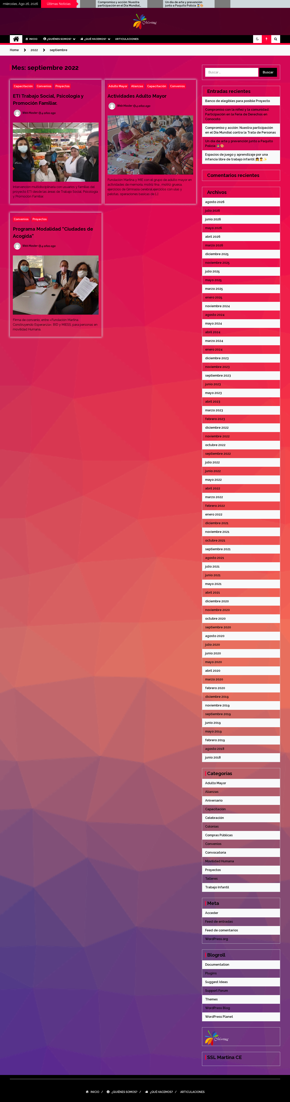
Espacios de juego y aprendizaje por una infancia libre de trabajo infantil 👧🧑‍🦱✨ (216, 4)
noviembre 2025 (217, 263)
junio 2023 (213, 384)
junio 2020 (213, 653)
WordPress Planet (219, 1017)
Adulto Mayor (118, 86)
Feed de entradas (219, 921)
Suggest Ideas (216, 982)
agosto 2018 (214, 749)
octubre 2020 (215, 618)
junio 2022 (213, 471)
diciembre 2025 (216, 254)
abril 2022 (212, 488)
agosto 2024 (215, 315)
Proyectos (62, 86)
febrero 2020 (215, 688)
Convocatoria (215, 852)
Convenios (44, 86)
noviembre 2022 (217, 436)
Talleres (211, 878)
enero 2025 (213, 297)
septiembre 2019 (218, 714)
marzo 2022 (214, 497)
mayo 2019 (213, 731)
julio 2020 (212, 644)
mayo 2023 (213, 393)
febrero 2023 (215, 419)
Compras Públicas (219, 835)
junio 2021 (213, 575)
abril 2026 (212, 237)
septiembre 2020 (218, 627)
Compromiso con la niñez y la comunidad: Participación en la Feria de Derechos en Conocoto (237, 114)
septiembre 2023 (218, 375)
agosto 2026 (215, 202)
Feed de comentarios (221, 930)
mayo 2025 (213, 280)
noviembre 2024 (217, 306)
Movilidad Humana (219, 861)
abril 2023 (212, 401)
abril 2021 (212, 592)
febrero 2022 (215, 506)
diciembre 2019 (217, 697)
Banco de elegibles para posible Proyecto (237, 101)
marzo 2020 (214, 679)
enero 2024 (214, 349)
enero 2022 (213, 514)
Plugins (211, 973)
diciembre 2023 (217, 358)
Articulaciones (126, 38)
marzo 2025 (214, 289)
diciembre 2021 (216, 523)
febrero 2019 (215, 740)
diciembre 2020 (217, 601)
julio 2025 (212, 271)
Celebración (214, 818)
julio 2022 (212, 462)
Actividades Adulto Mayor (137, 96)
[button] (257, 39)
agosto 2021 (214, 558)
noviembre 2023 (217, 367)
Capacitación (23, 86)
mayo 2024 (213, 323)
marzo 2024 (214, 341)
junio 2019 (213, 723)
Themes (211, 999)
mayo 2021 (213, 584)
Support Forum (216, 991)
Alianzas (137, 86)
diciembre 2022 (217, 427)
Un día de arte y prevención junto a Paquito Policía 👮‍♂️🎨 (147, 4)
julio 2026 (212, 210)
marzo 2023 (214, 410)
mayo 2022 (213, 480)
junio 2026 (213, 219)
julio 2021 (212, 566)
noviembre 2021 (217, 532)
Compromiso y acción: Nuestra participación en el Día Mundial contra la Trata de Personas (81, 4)
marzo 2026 (214, 245)
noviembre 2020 (217, 610)
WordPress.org (216, 939)
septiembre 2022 (218, 454)
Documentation (217, 964)
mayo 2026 (213, 228)
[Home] (16, 39)
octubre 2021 (215, 540)
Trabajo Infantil (217, 887)
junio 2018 (213, 757)
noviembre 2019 (217, 705)
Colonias (212, 826)
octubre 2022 (215, 445)
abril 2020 (212, 671)
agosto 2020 (215, 636)
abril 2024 (212, 332)
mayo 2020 (213, 662)
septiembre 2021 (218, 549)
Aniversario (214, 800)
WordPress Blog (217, 1008)
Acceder (211, 913)
